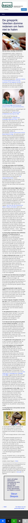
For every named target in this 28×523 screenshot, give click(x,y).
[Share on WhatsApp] (14, 521)
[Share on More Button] (25, 521)
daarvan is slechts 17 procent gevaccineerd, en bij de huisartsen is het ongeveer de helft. (13, 80)
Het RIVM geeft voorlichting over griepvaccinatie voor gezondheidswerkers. (13, 105)
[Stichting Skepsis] (14, 4)
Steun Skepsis (14, 495)
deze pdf (19, 472)
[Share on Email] (19, 521)
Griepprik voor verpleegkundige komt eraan (11, 118)
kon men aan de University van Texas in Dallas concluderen (12, 206)
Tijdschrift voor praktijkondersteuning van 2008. (11, 113)
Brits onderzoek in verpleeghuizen (13, 372)
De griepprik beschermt (11, 177)
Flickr (16, 461)
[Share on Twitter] (8, 521)
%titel (4, 506)
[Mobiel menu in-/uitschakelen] (25, 14)
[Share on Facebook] (3, 521)
